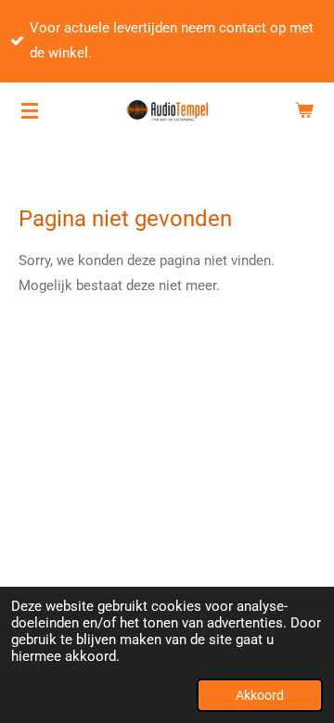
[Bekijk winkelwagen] (304, 110)
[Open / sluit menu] (29, 110)
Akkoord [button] (260, 695)
